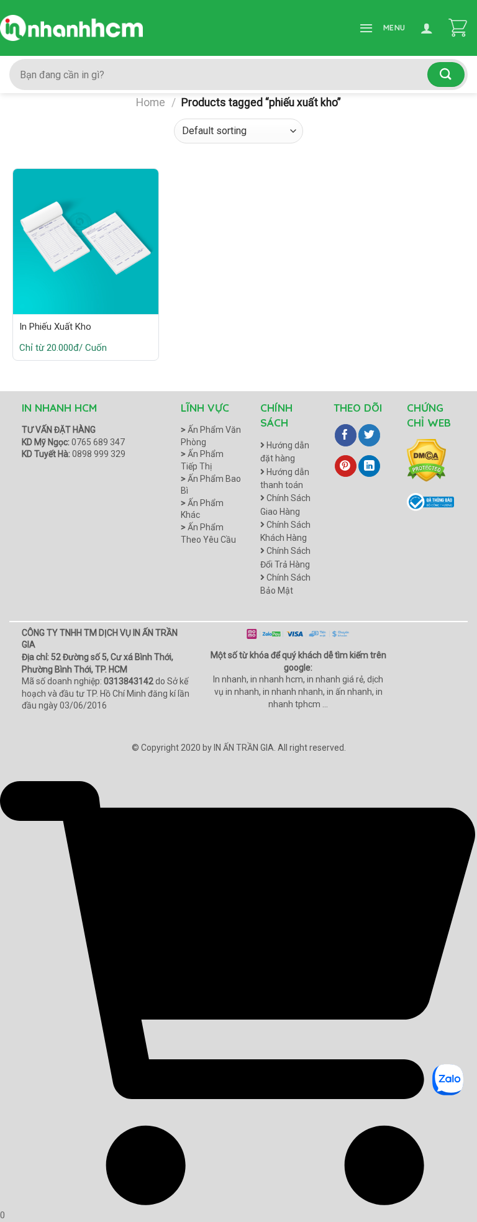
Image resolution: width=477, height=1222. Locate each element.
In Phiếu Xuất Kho (55, 326)
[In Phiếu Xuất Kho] (85, 241)
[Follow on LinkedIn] (369, 466)
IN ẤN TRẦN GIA (244, 748)
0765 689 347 (98, 442)
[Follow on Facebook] (346, 435)
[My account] (426, 28)
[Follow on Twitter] (369, 435)
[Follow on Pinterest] (346, 466)
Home (150, 102)
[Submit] (446, 74)
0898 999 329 (98, 454)
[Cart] (458, 28)
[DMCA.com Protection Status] (426, 459)
